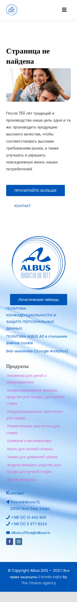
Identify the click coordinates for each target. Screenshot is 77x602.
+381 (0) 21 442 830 (28, 517)
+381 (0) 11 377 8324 (29, 523)
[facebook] (9, 541)
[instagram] (18, 541)
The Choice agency (38, 583)
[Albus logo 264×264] (38, 238)
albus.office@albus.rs (30, 532)
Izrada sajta (51, 576)
